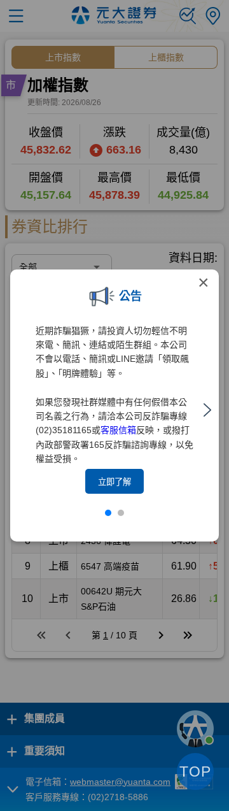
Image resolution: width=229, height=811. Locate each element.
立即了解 (114, 482)
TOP (195, 771)
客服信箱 (118, 430)
